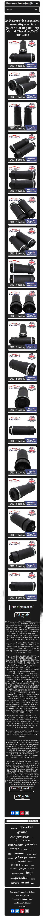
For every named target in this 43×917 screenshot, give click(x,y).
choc (32, 865)
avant (25, 882)
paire (33, 879)
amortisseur (15, 844)
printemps (21, 857)
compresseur (19, 837)
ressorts (13, 868)
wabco (24, 849)
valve (32, 838)
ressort (19, 853)
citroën (15, 882)
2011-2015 (26, 840)
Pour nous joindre (22, 896)
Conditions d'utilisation (22, 903)
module (29, 854)
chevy (17, 840)
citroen (15, 864)
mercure (31, 869)
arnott (25, 865)
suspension (19, 877)
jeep (29, 872)
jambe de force (18, 874)
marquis (32, 850)
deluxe (14, 828)
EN (20, 906)
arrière (14, 849)
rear (10, 853)
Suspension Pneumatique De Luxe (22, 892)
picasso (31, 844)
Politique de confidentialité (22, 899)
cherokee (26, 827)
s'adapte (10, 858)
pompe (22, 868)
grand (22, 832)
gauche (22, 860)
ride (32, 883)
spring (14, 861)
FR (24, 906)
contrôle (32, 857)
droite (30, 861)
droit (35, 854)
